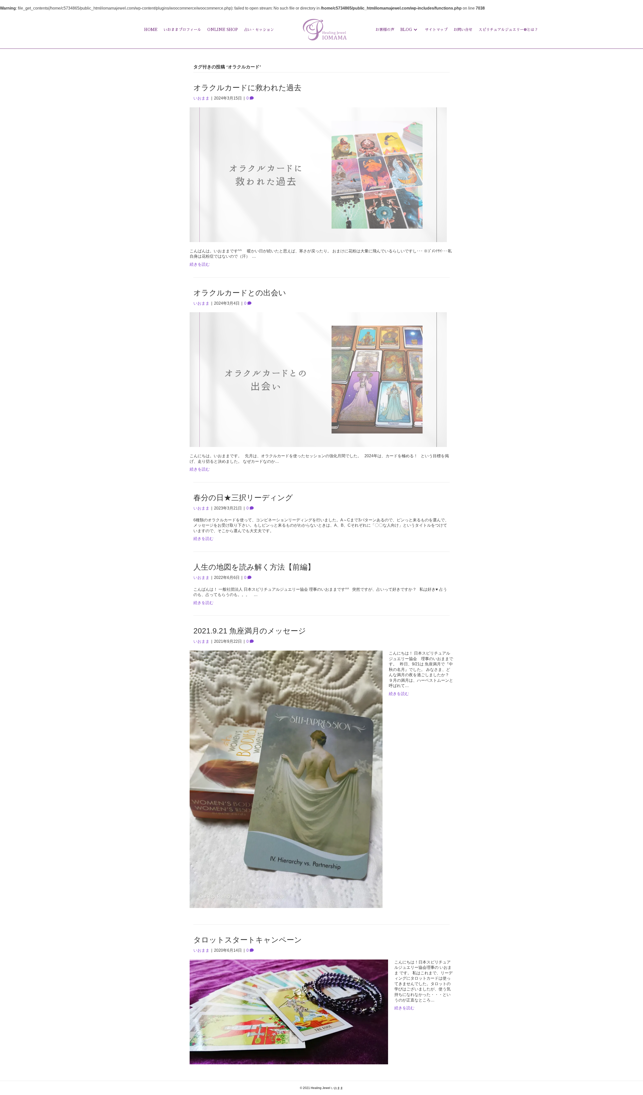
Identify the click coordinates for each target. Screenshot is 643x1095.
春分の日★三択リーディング (243, 497)
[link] (151, 30)
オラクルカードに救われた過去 (247, 87)
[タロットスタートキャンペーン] (289, 1011)
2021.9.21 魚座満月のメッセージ (249, 631)
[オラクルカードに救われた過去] (318, 174)
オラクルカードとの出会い (239, 293)
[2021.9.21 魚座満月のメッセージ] (286, 779)
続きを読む (200, 264)
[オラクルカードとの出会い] (318, 379)
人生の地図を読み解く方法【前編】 (254, 567)
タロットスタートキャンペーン (247, 940)
